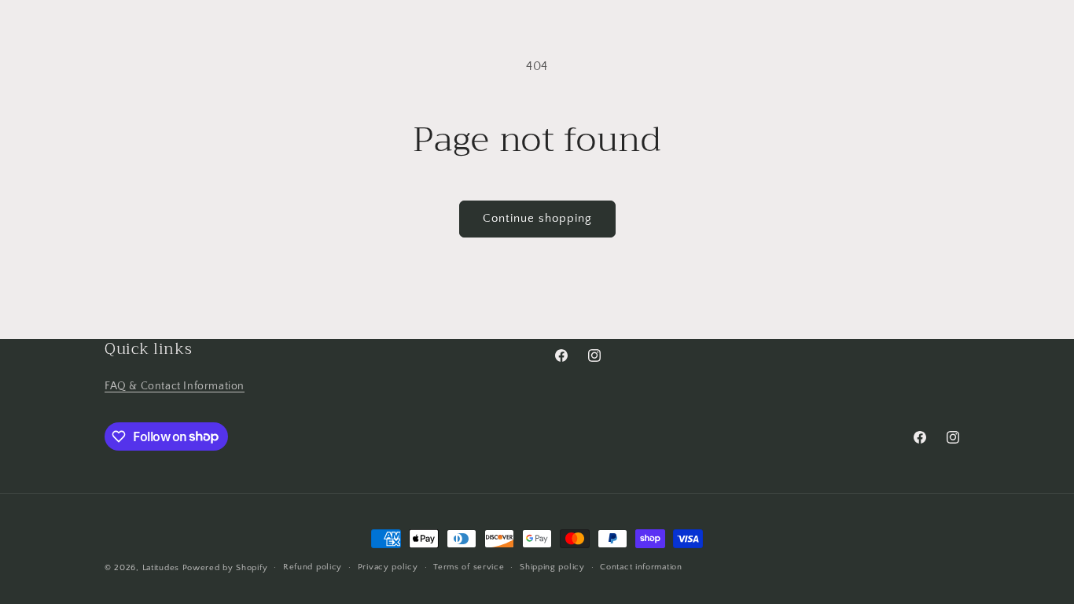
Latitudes (160, 568)
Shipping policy (552, 567)
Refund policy (312, 567)
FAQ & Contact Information (175, 386)
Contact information (641, 567)
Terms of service (468, 567)
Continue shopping (537, 218)
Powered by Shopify (225, 568)
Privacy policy (388, 567)
